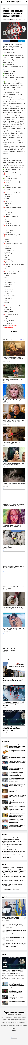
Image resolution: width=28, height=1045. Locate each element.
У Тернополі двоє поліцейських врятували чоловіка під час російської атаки (16, 802)
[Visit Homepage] (14, 2)
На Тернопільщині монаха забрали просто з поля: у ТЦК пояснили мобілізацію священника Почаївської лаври (17, 815)
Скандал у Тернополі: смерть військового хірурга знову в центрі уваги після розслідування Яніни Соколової (17, 991)
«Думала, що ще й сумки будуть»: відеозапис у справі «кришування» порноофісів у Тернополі (11, 728)
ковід (9, 325)
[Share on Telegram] (21, 41)
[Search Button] (26, 2)
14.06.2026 (5, 682)
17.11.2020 (19, 19)
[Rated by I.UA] (14, 1038)
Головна (4, 8)
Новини (8, 8)
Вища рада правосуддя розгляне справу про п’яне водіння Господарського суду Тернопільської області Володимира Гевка (16, 945)
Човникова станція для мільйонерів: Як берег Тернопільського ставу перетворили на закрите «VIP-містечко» (17, 785)
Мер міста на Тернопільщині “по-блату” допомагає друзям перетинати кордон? (10, 918)
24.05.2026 (5, 707)
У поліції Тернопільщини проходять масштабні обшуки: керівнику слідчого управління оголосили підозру (16, 774)
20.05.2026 (5, 732)
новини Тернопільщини (8, 327)
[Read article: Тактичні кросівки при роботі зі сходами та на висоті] (5, 791)
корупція (6, 724)
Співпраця (14, 1030)
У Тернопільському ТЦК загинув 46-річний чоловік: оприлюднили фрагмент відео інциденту (13, 703)
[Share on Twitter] (14, 41)
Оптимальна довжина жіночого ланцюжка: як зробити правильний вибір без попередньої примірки (17, 746)
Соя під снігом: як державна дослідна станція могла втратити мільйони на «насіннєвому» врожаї (16, 780)
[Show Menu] (1, 2)
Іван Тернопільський (11, 973)
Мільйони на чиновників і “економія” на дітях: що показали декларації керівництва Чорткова (17, 827)
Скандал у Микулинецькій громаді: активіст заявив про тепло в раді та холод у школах (16, 997)
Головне (5, 676)
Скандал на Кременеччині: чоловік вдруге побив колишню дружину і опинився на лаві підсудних (17, 796)
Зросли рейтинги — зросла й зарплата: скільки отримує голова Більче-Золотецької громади (16, 821)
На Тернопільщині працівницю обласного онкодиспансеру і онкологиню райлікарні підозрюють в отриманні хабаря (14, 856)
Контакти (14, 1028)
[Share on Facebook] (6, 41)
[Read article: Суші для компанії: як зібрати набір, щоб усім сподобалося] (5, 752)
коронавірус (14, 325)
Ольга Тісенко (12, 19)
